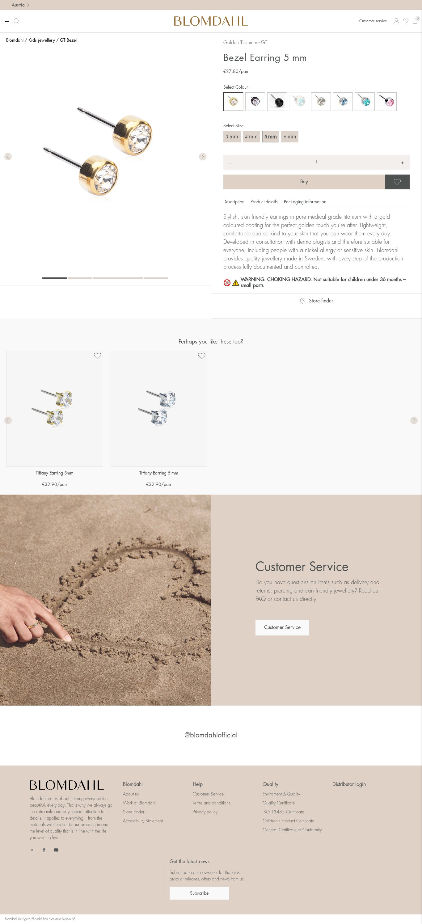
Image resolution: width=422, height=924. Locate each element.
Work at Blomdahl (139, 803)
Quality (270, 784)
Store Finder (133, 812)
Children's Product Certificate (288, 821)
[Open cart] (415, 21)
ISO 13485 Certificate (283, 812)
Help (198, 784)
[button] (203, 157)
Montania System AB (62, 919)
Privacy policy (205, 812)
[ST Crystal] (321, 101)
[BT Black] (277, 101)
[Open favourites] (405, 21)
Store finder (321, 300)
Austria (18, 5)
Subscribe (199, 893)
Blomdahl (14, 40)
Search (17, 21)
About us (131, 794)
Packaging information (305, 202)
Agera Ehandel (32, 919)
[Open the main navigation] (7, 21)
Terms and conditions (211, 803)
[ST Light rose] (387, 101)
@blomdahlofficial (211, 735)
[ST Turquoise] (365, 101)
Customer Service (282, 627)
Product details (265, 202)
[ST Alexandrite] (343, 101)
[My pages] (396, 21)
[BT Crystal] (255, 101)
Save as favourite (409, 182)
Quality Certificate (279, 803)
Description (234, 202)
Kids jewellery (41, 40)
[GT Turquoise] (299, 101)
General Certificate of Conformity (292, 830)
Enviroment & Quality (281, 794)
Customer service (373, 21)
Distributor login (349, 784)
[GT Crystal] (233, 101)
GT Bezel (68, 40)
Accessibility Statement (143, 821)
